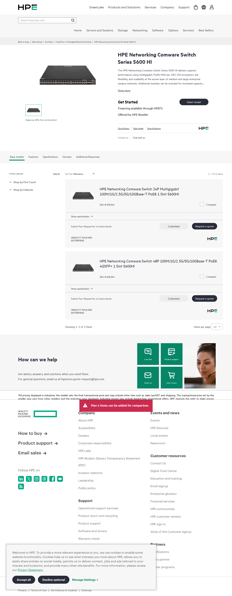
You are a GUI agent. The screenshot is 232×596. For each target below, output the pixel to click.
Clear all (56, 173)
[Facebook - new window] (52, 479)
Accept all (24, 580)
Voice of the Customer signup (170, 532)
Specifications (154, 128)
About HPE (85, 420)
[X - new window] (29, 479)
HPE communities (162, 509)
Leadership (86, 480)
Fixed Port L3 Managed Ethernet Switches (73, 41)
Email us (148, 382)
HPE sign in (158, 524)
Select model (194, 102)
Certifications (159, 552)
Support (184, 7)
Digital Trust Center (163, 471)
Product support (172, 359)
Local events (159, 435)
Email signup (159, 486)
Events (155, 420)
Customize (174, 226)
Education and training (166, 478)
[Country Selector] (204, 7)
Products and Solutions (124, 7)
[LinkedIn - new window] (21, 479)
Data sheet (138, 128)
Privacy (22, 590)
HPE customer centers (165, 516)
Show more (124, 90)
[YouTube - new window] (60, 479)
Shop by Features (23, 189)
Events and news (164, 413)
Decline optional (53, 580)
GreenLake (96, 7)
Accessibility (86, 428)
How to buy (172, 382)
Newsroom (157, 443)
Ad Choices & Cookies (64, 590)
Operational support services (98, 508)
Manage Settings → (85, 580)
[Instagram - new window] (37, 479)
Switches (49, 41)
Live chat (148, 359)
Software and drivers (92, 531)
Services (150, 7)
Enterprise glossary (163, 493)
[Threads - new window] (44, 479)
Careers (83, 435)
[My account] (212, 7)
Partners (157, 544)
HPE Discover (159, 428)
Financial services (162, 501)
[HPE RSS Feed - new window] (21, 486)
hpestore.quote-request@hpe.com (82, 379)
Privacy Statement (30, 570)
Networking (37, 41)
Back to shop (23, 41)
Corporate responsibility (94, 443)
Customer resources (168, 455)
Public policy (87, 488)
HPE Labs (84, 451)
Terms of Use (39, 590)
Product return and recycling (98, 516)
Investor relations (90, 473)
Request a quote (204, 226)
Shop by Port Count (24, 182)
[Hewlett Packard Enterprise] (27, 7)
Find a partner (160, 559)
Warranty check (89, 538)
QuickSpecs (123, 128)
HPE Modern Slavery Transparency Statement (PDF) (109, 462)
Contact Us (158, 463)
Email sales (29, 452)
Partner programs (162, 567)
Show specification (80, 216)
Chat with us (139, 137)
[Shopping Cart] (196, 7)
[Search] (73, 20)
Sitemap (87, 590)
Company (167, 7)
